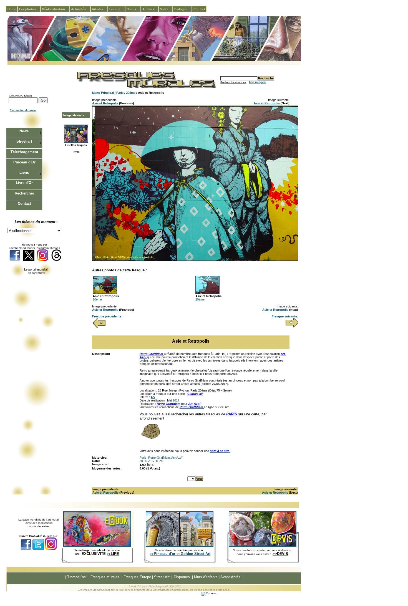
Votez (166, 9)
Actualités (80, 9)
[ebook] (97, 545)
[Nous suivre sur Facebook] (15, 259)
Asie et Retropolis (105, 103)
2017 (176, 400)
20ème (130, 92)
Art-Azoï (176, 457)
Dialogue (183, 9)
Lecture (117, 9)
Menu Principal (103, 92)
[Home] (154, 59)
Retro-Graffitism (159, 457)
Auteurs (150, 9)
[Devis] (262, 545)
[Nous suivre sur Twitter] (28, 259)
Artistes (100, 9)
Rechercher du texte (23, 110)
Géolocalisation (55, 9)
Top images (257, 82)
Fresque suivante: (285, 316)
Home (11, 9)
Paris (120, 92)
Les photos (29, 9)
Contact (199, 9)
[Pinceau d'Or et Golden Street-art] (179, 545)
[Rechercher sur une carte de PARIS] (150, 438)
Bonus (134, 9)
